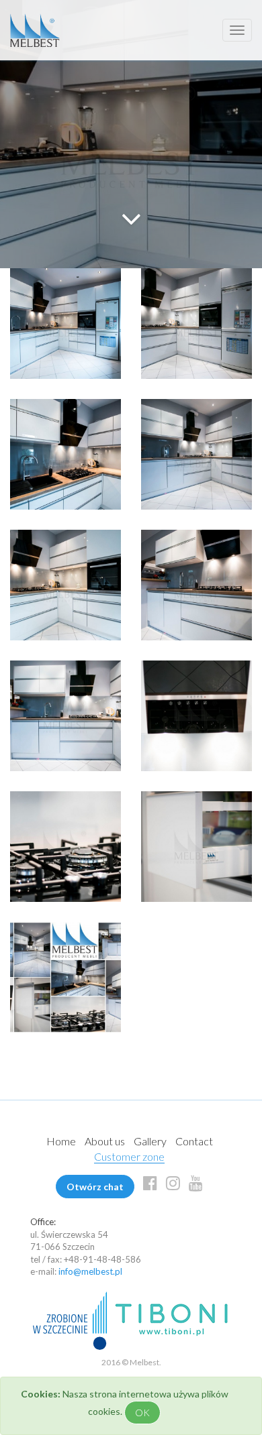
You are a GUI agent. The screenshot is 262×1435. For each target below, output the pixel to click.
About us (105, 1141)
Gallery (150, 1141)
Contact (194, 1141)
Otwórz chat (95, 1186)
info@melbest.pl (90, 1271)
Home (61, 1141)
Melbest (35, 30)
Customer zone (129, 1156)
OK (142, 1412)
